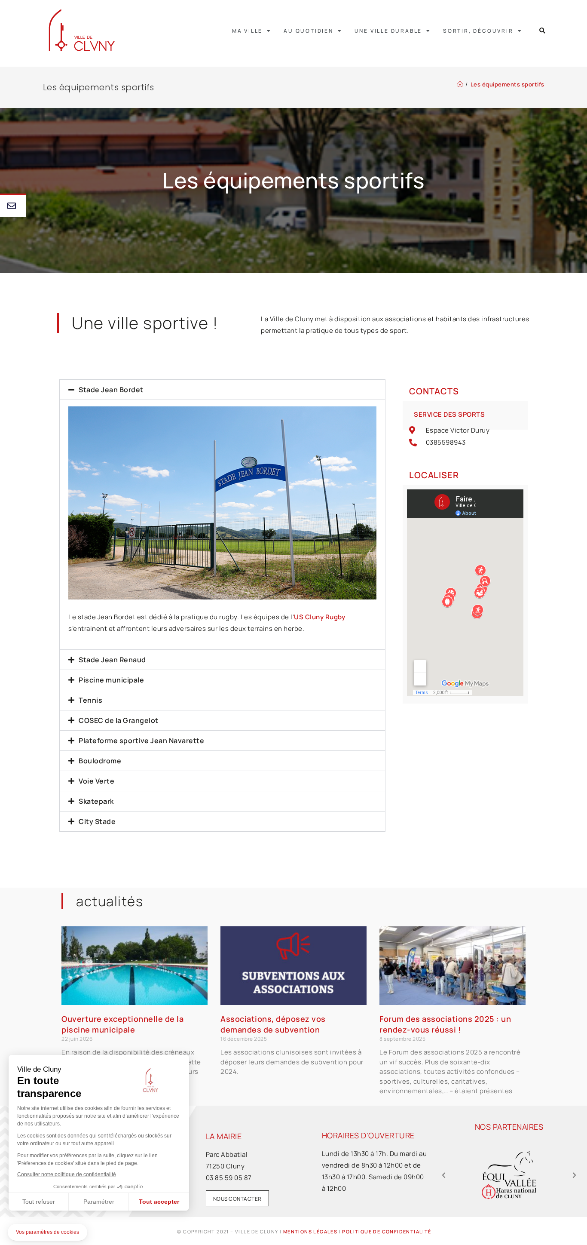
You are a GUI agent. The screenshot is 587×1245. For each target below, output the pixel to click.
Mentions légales (310, 1231)
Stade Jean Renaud (112, 659)
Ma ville (247, 30)
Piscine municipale (111, 680)
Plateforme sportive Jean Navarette (141, 740)
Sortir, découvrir (478, 30)
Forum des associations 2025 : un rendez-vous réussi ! (445, 1024)
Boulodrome (100, 760)
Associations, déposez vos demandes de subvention (273, 1024)
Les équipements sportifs (507, 84)
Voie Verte (96, 781)
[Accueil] (460, 84)
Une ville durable (388, 30)
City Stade (97, 821)
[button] (542, 30)
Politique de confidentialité (386, 1231)
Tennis (90, 700)
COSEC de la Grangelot (119, 720)
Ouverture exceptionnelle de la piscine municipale (122, 1024)
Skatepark (96, 801)
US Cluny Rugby (319, 616)
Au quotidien (308, 30)
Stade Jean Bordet (111, 389)
